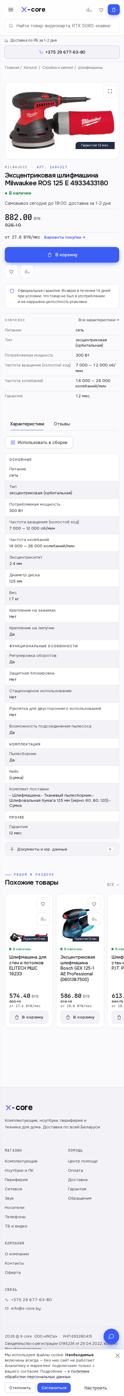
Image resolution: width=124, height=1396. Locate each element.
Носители (14, 1207)
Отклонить (20, 1387)
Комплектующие (21, 1161)
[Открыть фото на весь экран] (109, 91)
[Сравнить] (43, 918)
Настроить (96, 1388)
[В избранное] (11, 271)
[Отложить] (43, 903)
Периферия (16, 1179)
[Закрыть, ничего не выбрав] (117, 1355)
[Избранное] (101, 10)
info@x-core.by (26, 1308)
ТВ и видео (16, 1226)
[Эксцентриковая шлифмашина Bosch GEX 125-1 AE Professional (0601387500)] (80, 961)
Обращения (79, 1198)
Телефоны (15, 1216)
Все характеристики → (99, 320)
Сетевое (13, 1189)
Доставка (78, 1179)
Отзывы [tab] (62, 424)
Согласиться (54, 1387)
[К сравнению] (27, 271)
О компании (17, 1253)
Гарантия (77, 1189)
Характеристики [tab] (27, 424)
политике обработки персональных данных (47, 1374)
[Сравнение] (89, 10)
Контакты (14, 1263)
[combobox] (62, 25)
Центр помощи (83, 1161)
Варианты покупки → (64, 237)
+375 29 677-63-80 (31, 1299)
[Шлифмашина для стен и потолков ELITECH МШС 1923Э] (29, 961)
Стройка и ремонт (57, 67)
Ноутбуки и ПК (19, 1170)
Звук (9, 1198)
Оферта (13, 1272)
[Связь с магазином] (111, 1336)
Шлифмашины (90, 67)
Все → (113, 884)
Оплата (75, 1170)
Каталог (31, 67)
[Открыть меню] (10, 9)
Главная (12, 67)
